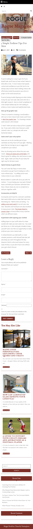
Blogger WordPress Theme (11, 526)
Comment (4, 269)
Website (3, 305)
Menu (5, 2)
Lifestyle (16, 37)
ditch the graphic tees (9, 119)
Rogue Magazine (16, 26)
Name (3, 284)
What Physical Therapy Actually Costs (13, 506)
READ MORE (6, 367)
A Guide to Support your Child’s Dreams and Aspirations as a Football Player (14, 439)
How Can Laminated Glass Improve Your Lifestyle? (14, 397)
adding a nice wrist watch (9, 204)
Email (3, 295)
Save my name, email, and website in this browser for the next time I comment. (14, 313)
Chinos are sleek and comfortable (16, 154)
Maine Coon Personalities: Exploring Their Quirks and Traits (13, 353)
